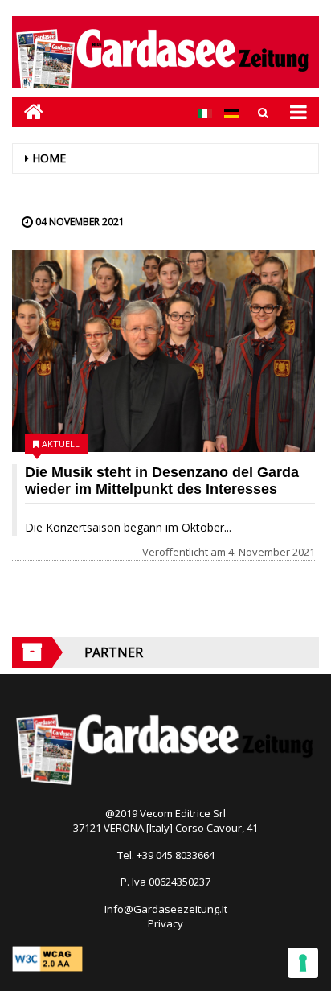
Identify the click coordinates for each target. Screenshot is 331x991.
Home (49, 158)
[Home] (27, 111)
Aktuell (61, 444)
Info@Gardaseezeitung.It (165, 909)
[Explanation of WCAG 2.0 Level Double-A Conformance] (47, 958)
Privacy (165, 923)
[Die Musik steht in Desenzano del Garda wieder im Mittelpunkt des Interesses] (163, 351)
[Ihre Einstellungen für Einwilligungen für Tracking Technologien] (303, 963)
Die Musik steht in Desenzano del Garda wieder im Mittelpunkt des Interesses (162, 480)
